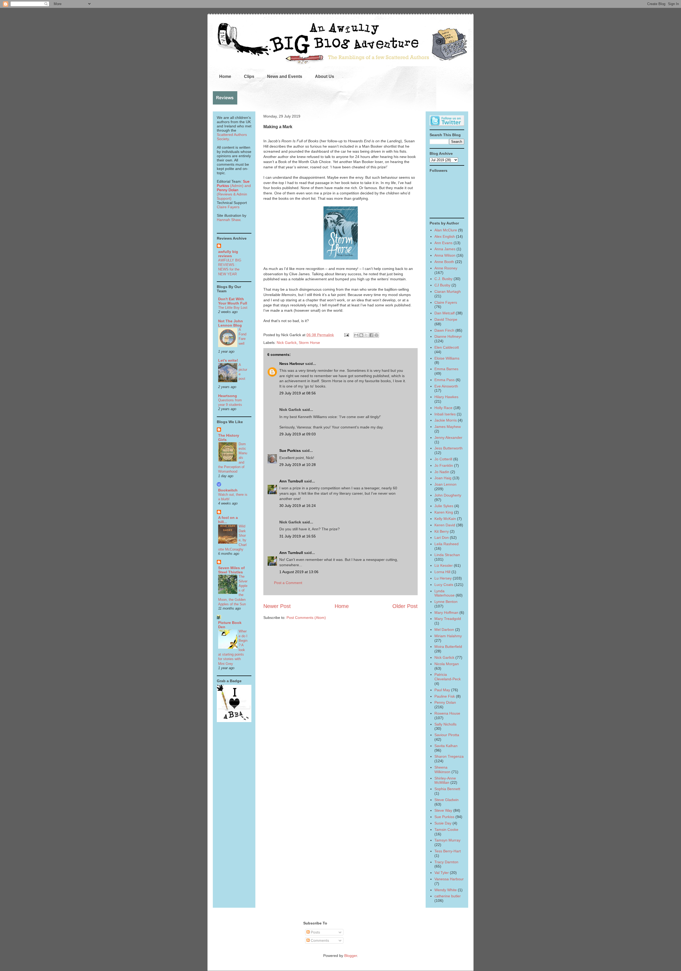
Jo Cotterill (443, 459)
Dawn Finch (444, 330)
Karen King (443, 512)
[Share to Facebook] (371, 335)
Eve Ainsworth (446, 386)
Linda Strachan (447, 555)
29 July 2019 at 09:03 (297, 434)
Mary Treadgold (447, 618)
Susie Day (442, 823)
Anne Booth (444, 262)
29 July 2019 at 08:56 (297, 393)
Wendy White (445, 890)
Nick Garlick (287, 342)
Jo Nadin (441, 472)
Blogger (350, 955)
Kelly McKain (445, 518)
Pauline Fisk (444, 696)
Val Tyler (441, 872)
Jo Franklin (443, 465)
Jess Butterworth (448, 448)
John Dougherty (447, 495)
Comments (319, 940)
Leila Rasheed (446, 544)
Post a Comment (288, 583)
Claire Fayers (228, 207)
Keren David (444, 525)
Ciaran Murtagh (447, 291)
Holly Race (443, 408)
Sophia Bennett (447, 789)
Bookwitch (228, 490)
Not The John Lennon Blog (230, 323)
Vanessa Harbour (449, 879)
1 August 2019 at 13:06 (298, 572)
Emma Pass (444, 380)
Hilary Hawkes (446, 397)
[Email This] (356, 335)
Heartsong (227, 396)
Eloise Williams (446, 358)
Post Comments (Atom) (306, 617)
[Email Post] (346, 335)
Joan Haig (442, 478)
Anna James (444, 249)
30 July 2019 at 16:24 (297, 505)
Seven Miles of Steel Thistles (231, 570)
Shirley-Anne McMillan (445, 780)
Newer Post (277, 606)
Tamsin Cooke (446, 829)
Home (225, 76)
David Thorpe (445, 319)
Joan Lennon (445, 484)
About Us (324, 76)
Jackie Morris (445, 420)
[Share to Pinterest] (376, 335)
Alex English (444, 236)
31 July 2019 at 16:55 (297, 536)
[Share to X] (366, 335)
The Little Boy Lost (232, 308)
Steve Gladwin (446, 800)
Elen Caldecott (446, 347)
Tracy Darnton (446, 862)
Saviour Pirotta (446, 735)
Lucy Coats (443, 584)
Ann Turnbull (291, 481)
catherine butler (447, 896)
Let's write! (228, 360)
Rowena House (447, 713)
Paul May (442, 690)
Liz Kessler (443, 565)
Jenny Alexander (448, 437)
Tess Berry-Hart (447, 851)
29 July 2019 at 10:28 (297, 464)
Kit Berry (441, 531)
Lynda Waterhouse (444, 593)
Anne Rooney (445, 268)
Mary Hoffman (446, 612)
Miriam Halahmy (448, 636)
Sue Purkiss (290, 450)
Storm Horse (309, 342)
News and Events (284, 76)
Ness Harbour (291, 363)
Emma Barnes (446, 369)
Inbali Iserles (445, 414)
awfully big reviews (228, 253)
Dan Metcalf (444, 313)
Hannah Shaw (228, 220)
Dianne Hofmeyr (448, 336)
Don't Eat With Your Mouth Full (232, 301)
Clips (249, 76)
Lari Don (441, 537)
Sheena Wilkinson (442, 769)
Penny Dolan (445, 702)
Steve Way (443, 810)
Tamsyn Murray (447, 840)
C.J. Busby (443, 279)
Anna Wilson (444, 255)
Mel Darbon (444, 629)
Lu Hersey (443, 578)
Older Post (405, 606)
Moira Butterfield (448, 646)
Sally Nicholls (445, 724)
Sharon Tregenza (449, 756)
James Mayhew (447, 426)
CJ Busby (442, 285)
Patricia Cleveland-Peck (447, 676)
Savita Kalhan (446, 746)
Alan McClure (445, 230)
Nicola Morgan (446, 664)
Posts (315, 932)
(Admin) (233, 183)
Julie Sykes (443, 506)
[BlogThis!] (361, 335)
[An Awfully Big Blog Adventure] (234, 721)
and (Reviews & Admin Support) (234, 192)
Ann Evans (443, 243)
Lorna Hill (442, 572)
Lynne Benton (446, 601)
